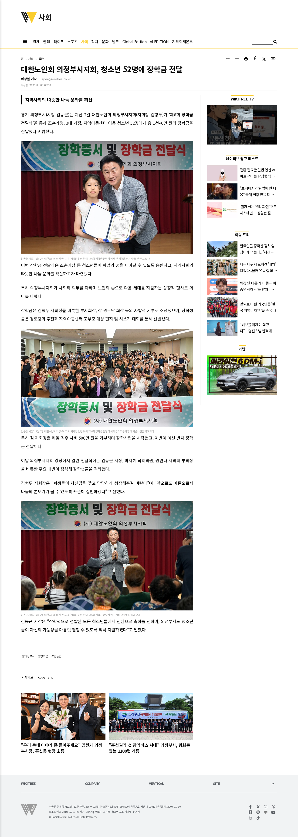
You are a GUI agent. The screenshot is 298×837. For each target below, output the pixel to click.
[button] (228, 58)
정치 (94, 41)
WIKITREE (28, 784)
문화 (105, 41)
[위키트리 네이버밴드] (250, 818)
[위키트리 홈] (29, 21)
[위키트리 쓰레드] (273, 806)
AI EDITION (159, 41)
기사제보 (27, 677)
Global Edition (134, 41)
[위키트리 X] (258, 806)
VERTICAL (156, 784)
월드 (115, 41)
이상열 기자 (29, 78)
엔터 (46, 41)
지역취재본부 (182, 41)
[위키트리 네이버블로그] (266, 812)
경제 (36, 41)
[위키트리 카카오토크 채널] (258, 812)
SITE (216, 784)
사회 (84, 41)
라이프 (59, 41)
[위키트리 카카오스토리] (250, 812)
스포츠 (72, 41)
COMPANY (92, 784)
